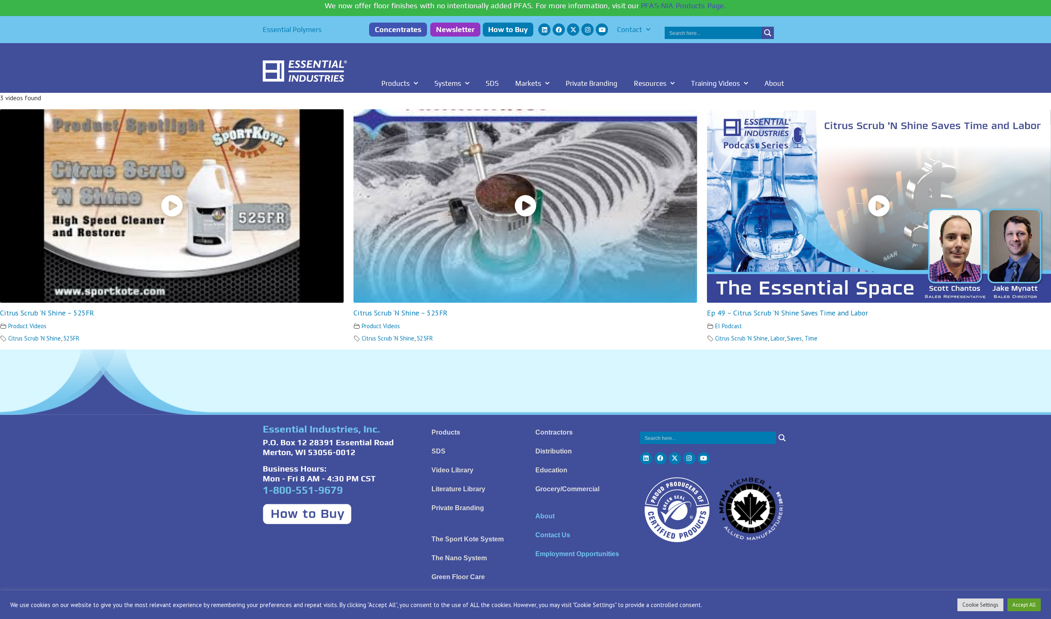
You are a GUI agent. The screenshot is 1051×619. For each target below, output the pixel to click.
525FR (71, 338)
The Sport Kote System (467, 539)
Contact (629, 29)
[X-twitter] (573, 29)
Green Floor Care (458, 576)
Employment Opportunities (577, 553)
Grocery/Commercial (567, 489)
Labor (778, 338)
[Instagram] (587, 29)
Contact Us (552, 535)
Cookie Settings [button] (980, 604)
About (774, 83)
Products (395, 83)
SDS (492, 83)
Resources (650, 83)
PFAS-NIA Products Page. (683, 5)
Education (551, 470)
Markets (528, 83)
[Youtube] (602, 29)
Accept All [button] (1024, 604)
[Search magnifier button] (768, 33)
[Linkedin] (544, 29)
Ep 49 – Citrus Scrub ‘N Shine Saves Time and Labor (787, 313)
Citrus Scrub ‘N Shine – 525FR (47, 313)
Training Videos (715, 83)
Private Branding (591, 83)
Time (811, 338)
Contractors (554, 432)
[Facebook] (559, 29)
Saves (794, 338)
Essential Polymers (292, 29)
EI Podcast (728, 326)
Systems (447, 83)
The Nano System (459, 558)
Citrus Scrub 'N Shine (34, 338)
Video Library (452, 470)
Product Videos (27, 326)
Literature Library (458, 489)
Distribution (553, 451)
